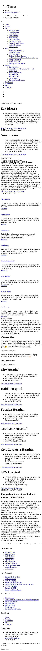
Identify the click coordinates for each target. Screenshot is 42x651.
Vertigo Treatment (14, 45)
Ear (6, 28)
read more (4, 209)
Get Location (18, 384)
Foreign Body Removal (16, 43)
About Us (8, 26)
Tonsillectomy (13, 67)
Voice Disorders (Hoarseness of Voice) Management (22, 600)
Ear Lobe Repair (14, 39)
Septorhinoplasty (14, 52)
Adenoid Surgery (14, 54)
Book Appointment (7, 384)
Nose (6, 49)
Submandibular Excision (17, 80)
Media (7, 85)
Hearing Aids (13, 47)
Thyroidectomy (14, 76)
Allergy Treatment (15, 60)
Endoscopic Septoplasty (16, 50)
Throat (7, 65)
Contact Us (8, 87)
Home (7, 25)
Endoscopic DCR (14, 61)
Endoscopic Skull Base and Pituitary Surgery (23, 58)
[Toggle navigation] (1, 21)
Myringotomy (13, 37)
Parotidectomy (13, 78)
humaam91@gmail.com (12, 12)
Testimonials (9, 84)
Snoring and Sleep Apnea (17, 63)
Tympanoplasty (14, 30)
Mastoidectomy (14, 32)
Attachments (9, 82)
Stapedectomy (13, 36)
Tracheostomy (13, 74)
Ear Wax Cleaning (15, 41)
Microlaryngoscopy (15, 72)
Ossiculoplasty (13, 34)
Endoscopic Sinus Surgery (17, 56)
